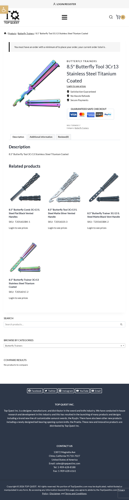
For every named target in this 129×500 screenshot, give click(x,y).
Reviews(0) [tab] (63, 137)
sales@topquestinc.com (68, 463)
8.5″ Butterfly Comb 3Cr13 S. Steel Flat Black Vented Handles (24, 213)
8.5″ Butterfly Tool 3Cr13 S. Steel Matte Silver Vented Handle (62, 213)
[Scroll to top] (121, 486)
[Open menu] (64, 17)
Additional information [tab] (41, 137)
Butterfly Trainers (82, 61)
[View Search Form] (110, 17)
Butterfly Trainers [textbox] (63, 345)
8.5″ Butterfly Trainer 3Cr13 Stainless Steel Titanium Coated (24, 283)
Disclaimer (55, 493)
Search (122, 325)
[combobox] (64, 345)
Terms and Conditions (76, 493)
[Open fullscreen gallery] (59, 107)
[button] (4, 9)
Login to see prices (76, 86)
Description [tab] (18, 137)
